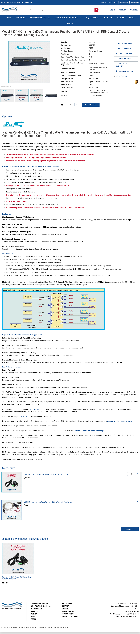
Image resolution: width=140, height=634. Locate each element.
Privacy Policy (135, 2)
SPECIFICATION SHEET (126, 43)
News (131, 18)
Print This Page (124, 59)
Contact (115, 2)
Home (8, 18)
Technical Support (126, 71)
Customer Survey (106, 2)
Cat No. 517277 (36, 409)
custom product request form (119, 421)
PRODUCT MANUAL (125, 48)
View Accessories (125, 53)
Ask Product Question (122, 65)
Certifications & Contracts (68, 18)
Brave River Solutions (61, 627)
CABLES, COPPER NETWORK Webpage (89, 430)
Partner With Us (124, 2)
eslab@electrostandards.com (127, 616)
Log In (112, 10)
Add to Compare (121, 76)
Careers (120, 18)
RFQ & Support (92, 18)
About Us (108, 18)
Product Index (67, 603)
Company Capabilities (40, 18)
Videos (70, 23)
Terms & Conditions (70, 617)
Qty (62, 104)
